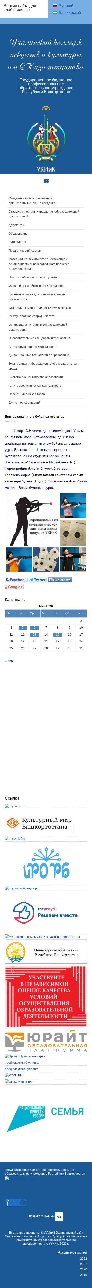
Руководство (17, 242)
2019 (83, 1274)
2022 (83, 1258)
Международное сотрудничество (32, 316)
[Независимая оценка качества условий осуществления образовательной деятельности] (46, 968)
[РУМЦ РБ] (13, 1075)
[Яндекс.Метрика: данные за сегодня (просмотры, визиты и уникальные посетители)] (20, 1178)
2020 (83, 1269)
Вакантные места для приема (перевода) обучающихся (37, 297)
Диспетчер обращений (24, 402)
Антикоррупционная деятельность (33, 347)
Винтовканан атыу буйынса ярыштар (34, 416)
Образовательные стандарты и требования (39, 338)
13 (34, 634)
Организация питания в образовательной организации (38, 327)
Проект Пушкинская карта (27, 394)
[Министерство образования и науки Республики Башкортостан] (46, 943)
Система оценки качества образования (36, 377)
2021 (83, 1264)
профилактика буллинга (22, 1062)
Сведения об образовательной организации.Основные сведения (32, 201)
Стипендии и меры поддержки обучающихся (40, 308)
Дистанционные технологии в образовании (39, 355)
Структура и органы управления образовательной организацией (44, 214)
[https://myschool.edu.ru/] (19, 1081)
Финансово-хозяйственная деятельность (37, 286)
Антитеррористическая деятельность (35, 385)
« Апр (9, 661)
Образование (18, 233)
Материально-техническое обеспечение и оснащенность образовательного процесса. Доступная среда (39, 264)
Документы (16, 225)
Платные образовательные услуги (33, 277)
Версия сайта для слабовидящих (20, 7)
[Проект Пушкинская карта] (25, 1056)
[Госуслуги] (46, 894)
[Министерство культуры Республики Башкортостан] (42, 936)
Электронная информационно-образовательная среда (43, 366)
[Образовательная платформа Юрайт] (46, 1032)
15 (57, 634)
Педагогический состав (25, 250)
